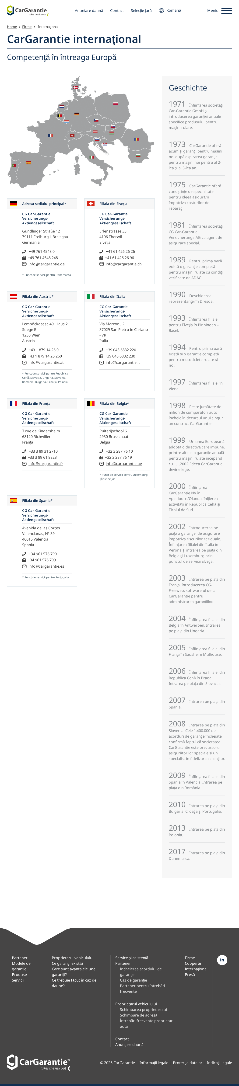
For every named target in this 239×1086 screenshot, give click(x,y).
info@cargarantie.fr (45, 463)
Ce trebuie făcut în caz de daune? (74, 983)
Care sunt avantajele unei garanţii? (74, 971)
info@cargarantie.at (46, 362)
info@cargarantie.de (46, 264)
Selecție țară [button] (141, 10)
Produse (19, 974)
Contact (117, 10)
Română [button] (173, 10)
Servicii (18, 980)
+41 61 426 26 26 (120, 251)
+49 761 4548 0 (41, 251)
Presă (190, 974)
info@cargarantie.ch (124, 264)
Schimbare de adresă (138, 1015)
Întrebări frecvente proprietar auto (146, 1023)
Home (12, 26)
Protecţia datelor (187, 1063)
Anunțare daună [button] (89, 10)
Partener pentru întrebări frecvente (142, 988)
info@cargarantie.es (46, 566)
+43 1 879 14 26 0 (43, 349)
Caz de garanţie (133, 980)
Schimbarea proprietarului (143, 1009)
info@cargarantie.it (123, 362)
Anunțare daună (129, 1044)
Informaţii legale (154, 1063)
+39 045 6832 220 (120, 349)
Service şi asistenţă (131, 957)
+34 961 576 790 (42, 553)
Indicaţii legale (219, 1063)
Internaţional (196, 969)
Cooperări (194, 963)
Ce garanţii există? (67, 963)
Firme (27, 26)
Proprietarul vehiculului (72, 957)
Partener (20, 957)
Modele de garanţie (21, 966)
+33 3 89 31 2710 (43, 451)
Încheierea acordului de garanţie (141, 971)
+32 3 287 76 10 (119, 451)
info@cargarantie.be (124, 463)
